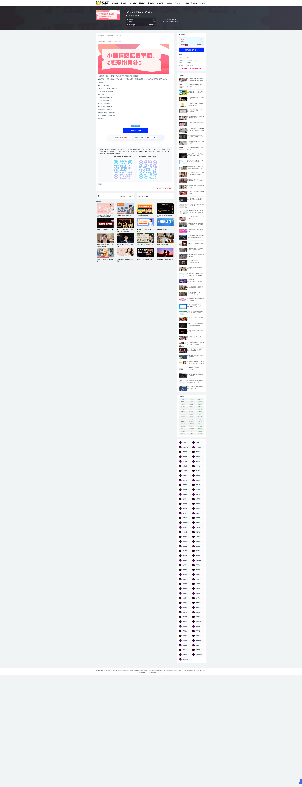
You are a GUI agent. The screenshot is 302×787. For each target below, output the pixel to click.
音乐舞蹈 (191, 433)
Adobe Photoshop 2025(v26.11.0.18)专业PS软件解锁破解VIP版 (195, 244)
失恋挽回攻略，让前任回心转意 (165, 259)
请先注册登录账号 (135, 130)
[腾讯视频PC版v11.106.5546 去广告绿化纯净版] (183, 375)
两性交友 (130, 15)
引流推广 (200, 414)
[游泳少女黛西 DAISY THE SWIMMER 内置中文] (183, 294)
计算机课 (200, 431)
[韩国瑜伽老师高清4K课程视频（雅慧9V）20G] (183, 257)
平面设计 (183, 414)
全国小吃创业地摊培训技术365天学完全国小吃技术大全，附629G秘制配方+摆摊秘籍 (195, 363)
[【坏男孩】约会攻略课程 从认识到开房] (145, 222)
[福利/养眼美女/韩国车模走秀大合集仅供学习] (183, 369)
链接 (170, 188)
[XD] (127, 15)
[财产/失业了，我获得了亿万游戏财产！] (183, 319)
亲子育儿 (183, 401)
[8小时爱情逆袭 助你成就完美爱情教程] (125, 252)
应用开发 (191, 414)
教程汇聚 (183, 419)
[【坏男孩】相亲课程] (165, 222)
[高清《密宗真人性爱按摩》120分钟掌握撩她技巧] (183, 111)
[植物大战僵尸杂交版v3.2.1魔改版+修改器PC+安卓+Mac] (183, 357)
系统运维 (183, 426)
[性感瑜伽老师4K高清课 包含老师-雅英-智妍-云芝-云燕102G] (183, 250)
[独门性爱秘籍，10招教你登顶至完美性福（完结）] (183, 300)
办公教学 (200, 406)
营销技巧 (191, 431)
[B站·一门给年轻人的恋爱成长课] (145, 241)
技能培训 (191, 416)
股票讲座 (183, 431)
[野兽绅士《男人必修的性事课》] (145, 252)
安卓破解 (187, 3)
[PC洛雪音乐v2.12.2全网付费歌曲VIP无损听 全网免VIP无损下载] (183, 275)
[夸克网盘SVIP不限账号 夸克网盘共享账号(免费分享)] (183, 106)
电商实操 (200, 421)
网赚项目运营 (191, 428)
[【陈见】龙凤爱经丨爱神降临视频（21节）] (105, 253)
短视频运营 (191, 423)
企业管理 (200, 404)
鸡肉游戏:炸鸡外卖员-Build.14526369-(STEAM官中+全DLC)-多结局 (195, 181)
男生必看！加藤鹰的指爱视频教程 (195, 122)
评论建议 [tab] (110, 35)
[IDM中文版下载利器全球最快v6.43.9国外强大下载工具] (183, 307)
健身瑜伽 (183, 406)
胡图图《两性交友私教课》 (164, 244)
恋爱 (100, 184)
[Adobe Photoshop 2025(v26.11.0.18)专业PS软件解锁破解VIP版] (183, 243)
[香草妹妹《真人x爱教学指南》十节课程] (183, 269)
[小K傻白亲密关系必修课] (145, 212)
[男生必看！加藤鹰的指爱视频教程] (183, 124)
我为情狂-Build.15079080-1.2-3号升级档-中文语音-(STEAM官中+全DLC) (195, 225)
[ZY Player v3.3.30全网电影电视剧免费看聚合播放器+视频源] (183, 325)
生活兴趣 (191, 421)
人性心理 (183, 404)
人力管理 (191, 401)
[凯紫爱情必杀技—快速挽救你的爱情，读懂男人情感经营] (105, 209)
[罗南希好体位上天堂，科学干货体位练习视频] (183, 143)
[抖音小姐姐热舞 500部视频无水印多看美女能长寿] (183, 206)
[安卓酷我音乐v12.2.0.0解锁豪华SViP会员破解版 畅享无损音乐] (183, 201)
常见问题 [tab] (119, 35)
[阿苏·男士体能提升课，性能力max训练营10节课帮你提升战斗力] (183, 350)
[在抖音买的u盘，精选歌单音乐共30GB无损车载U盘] (183, 390)
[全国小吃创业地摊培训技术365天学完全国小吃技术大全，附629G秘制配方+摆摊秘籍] (183, 362)
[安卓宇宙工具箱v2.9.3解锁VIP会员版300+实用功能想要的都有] (183, 313)
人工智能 (200, 401)
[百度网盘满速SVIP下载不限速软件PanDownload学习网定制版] (183, 93)
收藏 (159, 188)
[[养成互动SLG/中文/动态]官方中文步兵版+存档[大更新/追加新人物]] (183, 212)
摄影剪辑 (200, 416)
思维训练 (183, 416)
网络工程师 (199, 426)
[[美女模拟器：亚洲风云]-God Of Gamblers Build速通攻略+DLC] (183, 168)
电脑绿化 (195, 3)
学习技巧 (191, 411)
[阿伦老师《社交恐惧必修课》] (125, 209)
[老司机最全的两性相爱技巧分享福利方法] (183, 148)
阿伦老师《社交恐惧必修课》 (124, 215)
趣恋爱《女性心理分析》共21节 (105, 229)
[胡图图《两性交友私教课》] (165, 238)
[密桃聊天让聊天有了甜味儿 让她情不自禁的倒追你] (105, 238)
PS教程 (191, 399)
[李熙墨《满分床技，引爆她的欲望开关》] (183, 231)
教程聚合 (191, 419)
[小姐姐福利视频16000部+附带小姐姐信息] (183, 86)
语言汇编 (183, 433)
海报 (164, 188)
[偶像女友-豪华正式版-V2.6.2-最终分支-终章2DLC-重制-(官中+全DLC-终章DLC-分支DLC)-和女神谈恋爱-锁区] (183, 174)
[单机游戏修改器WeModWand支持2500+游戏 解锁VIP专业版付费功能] (183, 237)
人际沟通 (191, 404)
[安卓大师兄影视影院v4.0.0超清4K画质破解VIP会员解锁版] (183, 345)
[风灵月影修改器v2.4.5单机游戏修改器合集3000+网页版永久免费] (183, 137)
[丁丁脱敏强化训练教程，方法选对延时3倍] (183, 100)
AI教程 (183, 399)
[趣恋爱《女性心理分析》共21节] (105, 224)
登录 (205, 3)
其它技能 (191, 406)
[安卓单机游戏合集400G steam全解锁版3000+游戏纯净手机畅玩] (183, 288)
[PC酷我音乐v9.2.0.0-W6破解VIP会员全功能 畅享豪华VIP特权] (183, 382)
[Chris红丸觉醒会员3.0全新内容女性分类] (183, 332)
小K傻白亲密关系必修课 (143, 215)
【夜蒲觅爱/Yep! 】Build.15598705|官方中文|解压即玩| (195, 281)
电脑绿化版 (182, 423)
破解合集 (200, 423)
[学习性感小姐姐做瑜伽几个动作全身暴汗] (183, 218)
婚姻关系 (183, 411)
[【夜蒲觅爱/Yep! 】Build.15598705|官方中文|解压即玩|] (183, 281)
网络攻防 (183, 428)
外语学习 (200, 409)
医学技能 (183, 409)
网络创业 (191, 426)
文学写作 (200, 419)
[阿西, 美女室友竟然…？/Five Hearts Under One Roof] (183, 338)
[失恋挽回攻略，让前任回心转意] (165, 252)
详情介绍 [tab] (102, 35)
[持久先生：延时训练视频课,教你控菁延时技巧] (183, 193)
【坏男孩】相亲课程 (162, 229)
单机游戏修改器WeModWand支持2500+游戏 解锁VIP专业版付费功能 (195, 237)
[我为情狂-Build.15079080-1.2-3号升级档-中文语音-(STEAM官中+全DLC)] (183, 224)
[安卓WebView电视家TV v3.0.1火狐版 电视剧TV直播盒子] (183, 262)
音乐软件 (200, 433)
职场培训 (200, 428)
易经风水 (183, 421)
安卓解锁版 (199, 411)
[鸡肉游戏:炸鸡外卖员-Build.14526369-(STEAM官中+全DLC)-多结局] (183, 180)
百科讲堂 (110, 41)
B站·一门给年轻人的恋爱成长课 (145, 244)
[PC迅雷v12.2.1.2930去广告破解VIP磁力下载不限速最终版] (183, 162)
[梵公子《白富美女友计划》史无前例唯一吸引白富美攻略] (125, 227)
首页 (105, 41)
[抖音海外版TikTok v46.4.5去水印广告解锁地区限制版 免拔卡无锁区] (183, 81)
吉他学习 (191, 409)
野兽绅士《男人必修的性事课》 (145, 259)
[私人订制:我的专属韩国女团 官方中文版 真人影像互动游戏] (183, 155)
